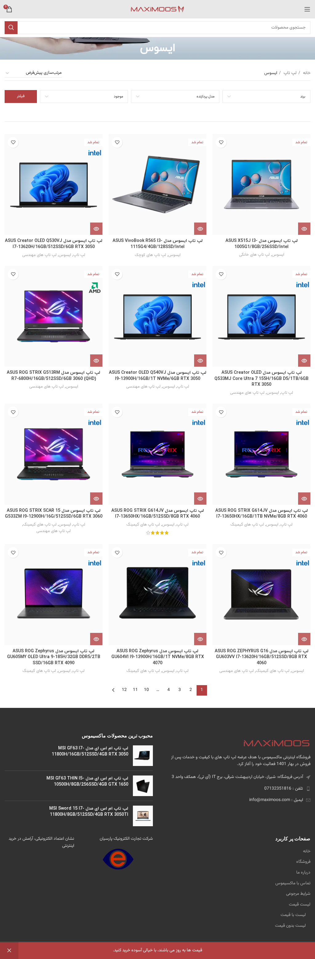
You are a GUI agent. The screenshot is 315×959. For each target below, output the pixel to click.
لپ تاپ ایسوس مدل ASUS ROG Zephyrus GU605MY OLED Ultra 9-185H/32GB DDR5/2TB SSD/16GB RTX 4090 (53, 657)
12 (124, 690)
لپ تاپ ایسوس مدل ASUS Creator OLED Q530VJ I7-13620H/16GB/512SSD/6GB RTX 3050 (53, 244)
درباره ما (303, 873)
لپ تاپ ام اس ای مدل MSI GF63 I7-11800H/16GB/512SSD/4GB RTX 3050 (90, 751)
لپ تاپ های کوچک (150, 255)
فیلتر (21, 96)
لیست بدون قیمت (290, 926)
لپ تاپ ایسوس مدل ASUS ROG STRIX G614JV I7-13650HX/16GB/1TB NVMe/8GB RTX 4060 (261, 514)
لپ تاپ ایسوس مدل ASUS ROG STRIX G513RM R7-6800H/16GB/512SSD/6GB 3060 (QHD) (53, 376)
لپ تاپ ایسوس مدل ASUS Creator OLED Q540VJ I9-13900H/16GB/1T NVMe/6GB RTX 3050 (157, 376)
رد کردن (9, 950)
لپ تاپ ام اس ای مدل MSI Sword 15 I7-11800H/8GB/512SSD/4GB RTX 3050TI (88, 812)
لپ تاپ (289, 73)
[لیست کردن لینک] (236, 788)
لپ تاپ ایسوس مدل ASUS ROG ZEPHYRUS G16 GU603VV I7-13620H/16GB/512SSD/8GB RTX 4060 (262, 657)
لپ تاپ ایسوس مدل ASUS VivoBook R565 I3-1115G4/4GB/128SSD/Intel (158, 244)
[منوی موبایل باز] (307, 9)
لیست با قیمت (293, 915)
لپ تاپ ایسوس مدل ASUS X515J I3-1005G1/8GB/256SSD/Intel (261, 244)
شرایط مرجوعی (298, 894)
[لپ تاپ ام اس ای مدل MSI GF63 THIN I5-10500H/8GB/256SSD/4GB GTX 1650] (143, 785)
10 (146, 690)
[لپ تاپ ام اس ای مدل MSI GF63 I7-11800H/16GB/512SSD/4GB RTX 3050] (143, 755)
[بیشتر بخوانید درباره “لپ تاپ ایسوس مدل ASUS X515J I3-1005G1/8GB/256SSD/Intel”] (304, 229)
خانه (306, 73)
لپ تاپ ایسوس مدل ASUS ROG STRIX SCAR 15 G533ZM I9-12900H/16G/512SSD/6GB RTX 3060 (53, 514)
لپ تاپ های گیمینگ (247, 524)
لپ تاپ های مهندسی (39, 255)
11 (135, 690)
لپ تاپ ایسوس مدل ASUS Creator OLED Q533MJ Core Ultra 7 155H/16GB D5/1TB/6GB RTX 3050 (261, 379)
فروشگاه (303, 862)
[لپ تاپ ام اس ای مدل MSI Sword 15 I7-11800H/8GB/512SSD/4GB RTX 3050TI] (143, 816)
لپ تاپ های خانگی (254, 254)
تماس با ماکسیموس (292, 884)
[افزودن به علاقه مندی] (221, 142)
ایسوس (278, 254)
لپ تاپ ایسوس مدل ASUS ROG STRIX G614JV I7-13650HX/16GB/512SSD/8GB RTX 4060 (157, 514)
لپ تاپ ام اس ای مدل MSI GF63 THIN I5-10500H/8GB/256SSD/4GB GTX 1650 (87, 781)
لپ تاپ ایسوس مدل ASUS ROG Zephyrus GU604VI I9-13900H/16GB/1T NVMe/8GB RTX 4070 (157, 657)
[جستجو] (11, 27)
